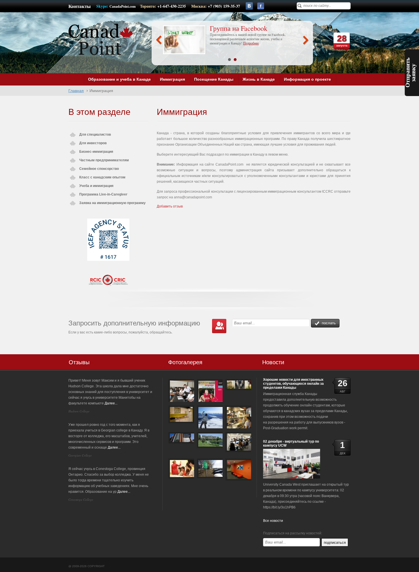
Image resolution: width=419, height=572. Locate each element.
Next (306, 40)
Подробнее (242, 48)
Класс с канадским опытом (102, 177)
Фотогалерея (185, 362)
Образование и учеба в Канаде (119, 79)
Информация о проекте (307, 79)
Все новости (273, 521)
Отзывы (79, 362)
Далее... (111, 403)
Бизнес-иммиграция (96, 152)
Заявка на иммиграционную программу (112, 203)
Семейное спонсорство (99, 169)
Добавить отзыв (170, 206)
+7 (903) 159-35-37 (224, 6)
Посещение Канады (213, 79)
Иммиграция (172, 79)
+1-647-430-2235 (172, 6)
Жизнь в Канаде (259, 79)
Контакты (79, 6)
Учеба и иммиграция (96, 186)
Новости (273, 362)
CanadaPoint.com (122, 6)
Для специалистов (95, 135)
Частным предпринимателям (104, 160)
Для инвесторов (93, 143)
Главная (76, 90)
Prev (159, 40)
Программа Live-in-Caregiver (103, 194)
